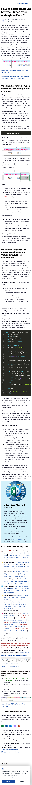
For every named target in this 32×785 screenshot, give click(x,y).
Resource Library (20, 600)
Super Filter (21, 606)
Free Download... (13, 666)
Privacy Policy (10, 777)
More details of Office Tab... (11, 704)
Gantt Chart (7, 618)
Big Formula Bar (13, 597)
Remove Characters (9, 615)
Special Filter (7, 608)
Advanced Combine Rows (11, 631)
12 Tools (18, 613)
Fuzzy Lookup (19, 576)
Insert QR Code (17, 622)
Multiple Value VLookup (10, 574)
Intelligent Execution (16, 553)
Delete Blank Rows (17, 564)
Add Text (25, 613)
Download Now (17, 539)
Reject (22, 781)
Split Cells (23, 631)
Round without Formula (15, 569)
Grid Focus (18, 595)
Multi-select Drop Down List (16, 583)
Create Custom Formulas (16, 555)
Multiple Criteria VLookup (20, 571)
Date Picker (12, 602)
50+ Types (25, 615)
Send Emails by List (10, 606)
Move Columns (14, 588)
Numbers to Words (13, 626)
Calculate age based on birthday (13, 620)
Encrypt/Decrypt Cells (19, 604)
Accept (8, 781)
